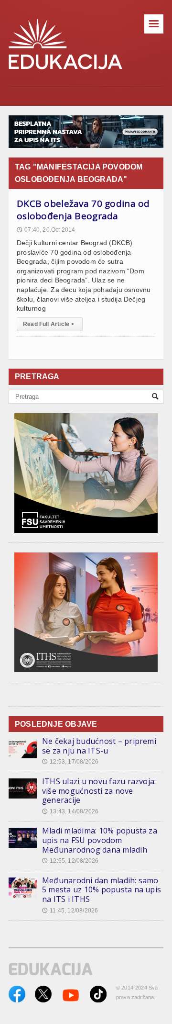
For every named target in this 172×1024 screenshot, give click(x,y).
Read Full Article (48, 324)
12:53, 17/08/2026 (70, 761)
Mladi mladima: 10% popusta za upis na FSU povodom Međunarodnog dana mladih (99, 840)
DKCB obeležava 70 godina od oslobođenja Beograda (83, 209)
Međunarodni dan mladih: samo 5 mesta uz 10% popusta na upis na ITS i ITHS (101, 889)
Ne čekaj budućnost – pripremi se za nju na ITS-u (99, 746)
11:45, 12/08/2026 (70, 910)
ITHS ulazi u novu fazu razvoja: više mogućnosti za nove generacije (99, 790)
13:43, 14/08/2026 (70, 811)
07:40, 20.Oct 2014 (46, 229)
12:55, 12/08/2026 (70, 860)
